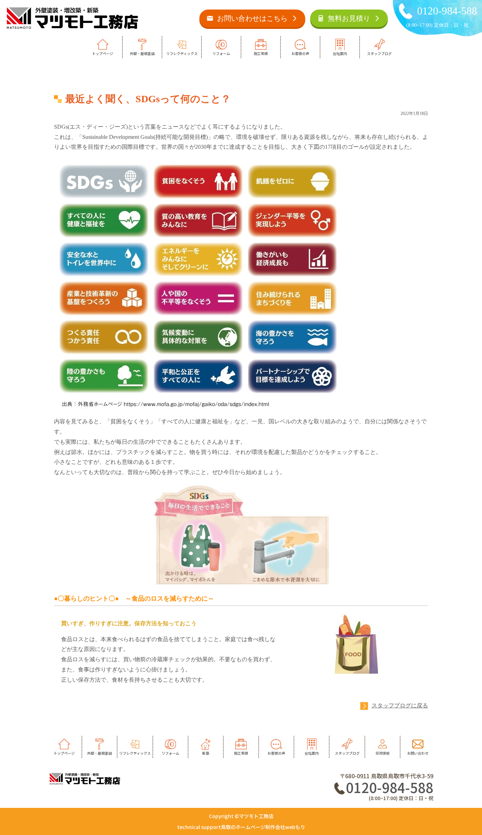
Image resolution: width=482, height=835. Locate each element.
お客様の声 (300, 53)
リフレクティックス (182, 53)
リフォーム (221, 53)
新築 (205, 753)
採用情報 (382, 753)
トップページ (102, 53)
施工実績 (261, 53)
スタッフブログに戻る (400, 705)
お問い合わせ (417, 753)
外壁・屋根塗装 (142, 53)
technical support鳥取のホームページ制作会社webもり (241, 826)
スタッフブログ (379, 53)
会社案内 (340, 53)
